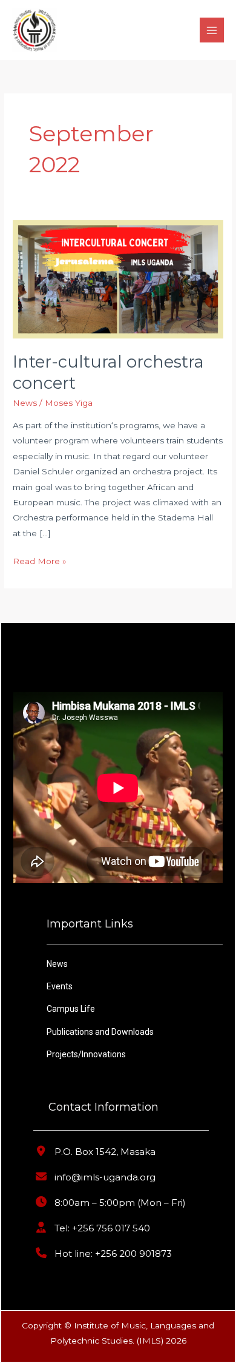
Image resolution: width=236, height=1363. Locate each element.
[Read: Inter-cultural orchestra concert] (118, 278)
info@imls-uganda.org (105, 1177)
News (25, 403)
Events (60, 986)
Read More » (40, 560)
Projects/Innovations (86, 1054)
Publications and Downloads (100, 1032)
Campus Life (71, 1009)
